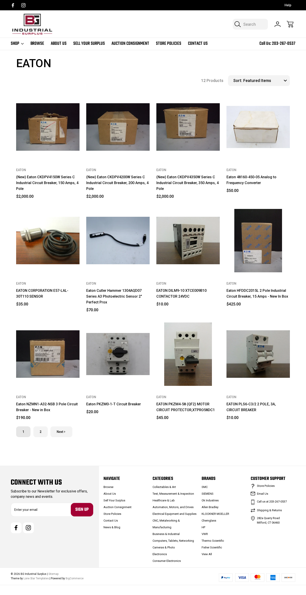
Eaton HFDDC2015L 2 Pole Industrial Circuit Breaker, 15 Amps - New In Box (257, 293)
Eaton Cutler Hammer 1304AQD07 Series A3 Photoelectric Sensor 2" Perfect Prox (114, 296)
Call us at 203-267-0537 (272, 501)
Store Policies (168, 44)
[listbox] (266, 81)
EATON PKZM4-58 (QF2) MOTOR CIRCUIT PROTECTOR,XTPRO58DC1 (185, 407)
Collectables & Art (164, 487)
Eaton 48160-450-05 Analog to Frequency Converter (251, 180)
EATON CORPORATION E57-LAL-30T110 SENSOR (42, 293)
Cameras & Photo (164, 547)
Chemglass (209, 520)
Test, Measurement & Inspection (173, 493)
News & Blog (111, 527)
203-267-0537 (283, 43)
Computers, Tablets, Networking (173, 540)
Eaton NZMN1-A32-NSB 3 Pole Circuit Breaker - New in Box (47, 407)
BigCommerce (75, 578)
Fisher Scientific (212, 547)
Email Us (262, 493)
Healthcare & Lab (164, 500)
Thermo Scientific (213, 540)
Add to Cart (48, 148)
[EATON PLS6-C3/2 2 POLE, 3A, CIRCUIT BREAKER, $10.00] (258, 354)
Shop (15, 44)
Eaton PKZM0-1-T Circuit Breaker (113, 404)
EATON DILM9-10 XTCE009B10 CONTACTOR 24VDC (181, 293)
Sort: (237, 80)
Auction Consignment (130, 44)
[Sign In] (277, 24)
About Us (59, 44)
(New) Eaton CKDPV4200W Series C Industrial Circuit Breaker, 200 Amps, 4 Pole (117, 183)
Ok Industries (210, 500)
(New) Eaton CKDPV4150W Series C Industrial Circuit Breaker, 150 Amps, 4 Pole (47, 183)
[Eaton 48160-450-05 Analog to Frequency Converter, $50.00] (258, 127)
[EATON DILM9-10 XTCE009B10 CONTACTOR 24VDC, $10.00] (188, 240)
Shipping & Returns (269, 510)
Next (60, 432)
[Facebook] (13, 5)
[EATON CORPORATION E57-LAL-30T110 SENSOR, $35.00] (48, 240)
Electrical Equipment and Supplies (174, 514)
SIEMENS (207, 493)
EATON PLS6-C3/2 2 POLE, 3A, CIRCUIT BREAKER (251, 407)
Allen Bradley (210, 507)
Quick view (57, 103)
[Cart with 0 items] (290, 24)
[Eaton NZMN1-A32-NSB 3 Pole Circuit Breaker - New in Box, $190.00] (48, 354)
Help (287, 5)
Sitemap (53, 574)
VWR (205, 534)
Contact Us (198, 44)
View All (207, 554)
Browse (37, 44)
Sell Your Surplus (89, 44)
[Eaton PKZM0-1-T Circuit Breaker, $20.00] (118, 354)
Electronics (160, 554)
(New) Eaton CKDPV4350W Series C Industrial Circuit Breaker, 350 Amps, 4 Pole (187, 183)
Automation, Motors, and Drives (173, 507)
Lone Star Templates (36, 578)
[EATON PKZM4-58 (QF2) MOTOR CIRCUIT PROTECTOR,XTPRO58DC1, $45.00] (188, 354)
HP (203, 527)
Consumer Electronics (167, 561)
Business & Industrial (166, 534)
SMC (205, 487)
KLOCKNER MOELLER (215, 514)
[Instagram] (23, 5)
